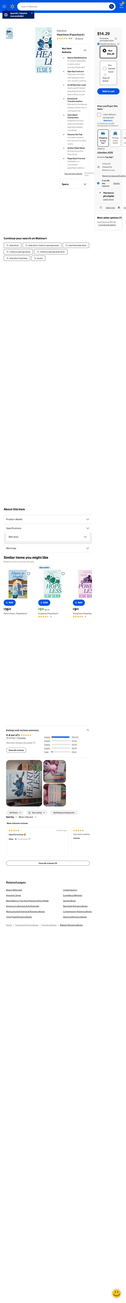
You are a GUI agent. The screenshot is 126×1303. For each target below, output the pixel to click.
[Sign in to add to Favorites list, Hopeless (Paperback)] (63, 573)
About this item (14, 509)
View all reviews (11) (48, 863)
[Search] (111, 6)
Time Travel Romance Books (19, 917)
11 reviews (21, 738)
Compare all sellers (107, 225)
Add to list (110, 207)
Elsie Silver (62, 30)
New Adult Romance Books (75, 906)
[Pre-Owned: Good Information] (105, 74)
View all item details (73, 173)
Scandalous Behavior (72, 895)
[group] (70, 38)
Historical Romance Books (75, 917)
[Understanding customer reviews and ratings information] (34, 743)
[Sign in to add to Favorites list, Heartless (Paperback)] (46, 39)
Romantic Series (13, 895)
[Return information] (117, 44)
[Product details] (88, 519)
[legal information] (116, 38)
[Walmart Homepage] (12, 6)
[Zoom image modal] (46, 46)
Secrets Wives (69, 900)
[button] (39, 51)
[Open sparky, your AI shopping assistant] (116, 1293)
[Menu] (4, 6)
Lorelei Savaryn (70, 890)
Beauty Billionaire (14, 890)
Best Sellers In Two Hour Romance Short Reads (27, 900)
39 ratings (79, 38)
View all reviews (16, 750)
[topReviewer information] (29, 839)
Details (116, 183)
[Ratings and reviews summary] (88, 728)
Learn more (108, 199)
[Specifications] (88, 528)
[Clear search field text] (107, 6)
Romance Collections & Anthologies (22, 906)
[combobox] (66, 6)
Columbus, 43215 (105, 152)
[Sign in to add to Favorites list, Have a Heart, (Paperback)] (28, 573)
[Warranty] (85, 536)
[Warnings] (88, 548)
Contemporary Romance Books (77, 911)
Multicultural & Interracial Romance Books (25, 911)
